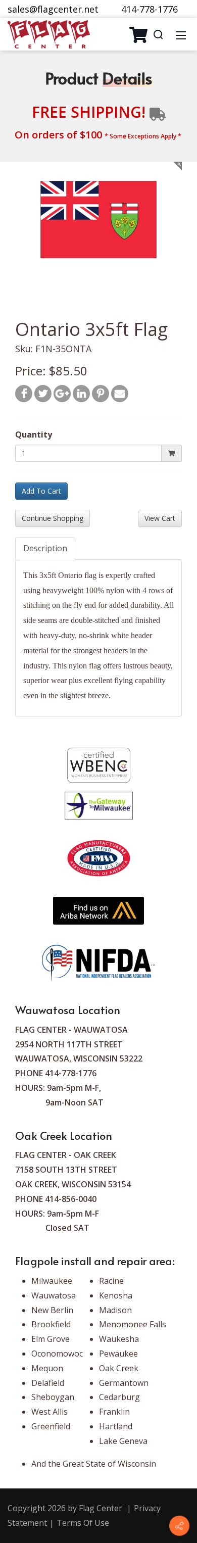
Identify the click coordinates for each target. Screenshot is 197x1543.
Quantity (33, 434)
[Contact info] (179, 1526)
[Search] (158, 34)
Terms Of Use (83, 1522)
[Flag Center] (49, 33)
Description (45, 548)
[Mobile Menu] (180, 34)
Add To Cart (41, 491)
